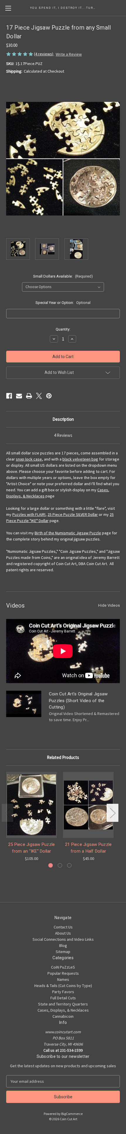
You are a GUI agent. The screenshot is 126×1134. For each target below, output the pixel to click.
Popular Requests (63, 973)
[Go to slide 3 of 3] (69, 865)
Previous (7, 813)
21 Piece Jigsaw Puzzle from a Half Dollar (88, 848)
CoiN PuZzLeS (63, 967)
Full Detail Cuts (63, 997)
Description (63, 419)
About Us (63, 933)
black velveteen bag (80, 459)
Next (112, 813)
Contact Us (63, 927)
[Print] (29, 396)
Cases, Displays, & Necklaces (63, 1010)
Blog (63, 945)
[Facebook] (9, 396)
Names (63, 979)
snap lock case (29, 459)
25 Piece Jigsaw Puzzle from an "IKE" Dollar (31, 848)
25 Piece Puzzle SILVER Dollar (72, 514)
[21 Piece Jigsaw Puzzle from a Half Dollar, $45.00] (88, 805)
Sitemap (63, 951)
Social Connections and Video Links (63, 939)
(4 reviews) (44, 54)
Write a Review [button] (69, 54)
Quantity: (63, 329)
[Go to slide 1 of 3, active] (50, 865)
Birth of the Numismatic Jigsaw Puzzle (68, 533)
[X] (39, 396)
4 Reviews (63, 435)
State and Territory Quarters (63, 1004)
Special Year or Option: (63, 302)
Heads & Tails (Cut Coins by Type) (63, 985)
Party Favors (63, 991)
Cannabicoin (63, 1016)
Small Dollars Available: (63, 276)
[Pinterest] (49, 396)
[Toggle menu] (8, 8)
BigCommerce (72, 1113)
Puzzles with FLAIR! (28, 514)
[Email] (19, 396)
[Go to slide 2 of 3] (60, 865)
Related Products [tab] (63, 757)
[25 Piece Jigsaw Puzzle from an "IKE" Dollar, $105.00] (31, 805)
